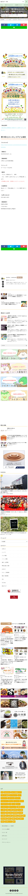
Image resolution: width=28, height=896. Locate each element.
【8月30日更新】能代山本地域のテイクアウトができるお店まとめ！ (14, 532)
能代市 (10, 637)
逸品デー (21, 818)
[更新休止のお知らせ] (4, 431)
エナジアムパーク (13, 795)
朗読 (8, 676)
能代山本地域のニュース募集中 (8, 825)
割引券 (15, 809)
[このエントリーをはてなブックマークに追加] (17, 25)
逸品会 (2, 821)
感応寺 (6, 676)
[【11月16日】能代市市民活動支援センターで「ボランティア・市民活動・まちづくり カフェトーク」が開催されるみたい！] (4, 438)
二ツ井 (22, 806)
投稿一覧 (19, 277)
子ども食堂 (20, 809)
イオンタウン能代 (4, 795)
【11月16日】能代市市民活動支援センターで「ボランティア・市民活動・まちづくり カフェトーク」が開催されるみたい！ (17, 436)
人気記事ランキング (18, 4)
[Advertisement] (14, 40)
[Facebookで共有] (4, 25)
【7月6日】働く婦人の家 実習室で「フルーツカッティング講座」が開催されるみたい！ (10, 303)
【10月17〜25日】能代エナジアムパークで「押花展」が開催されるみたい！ (20, 639)
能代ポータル (12, 893)
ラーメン (18, 804)
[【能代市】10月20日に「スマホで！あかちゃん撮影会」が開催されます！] (4, 318)
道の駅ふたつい (8, 821)
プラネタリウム (4, 804)
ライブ (3, 676)
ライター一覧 (4, 832)
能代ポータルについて (9, 4)
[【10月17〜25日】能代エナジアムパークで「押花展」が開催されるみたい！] (4, 445)
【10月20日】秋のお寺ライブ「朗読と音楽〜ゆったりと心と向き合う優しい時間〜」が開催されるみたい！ (7, 682)
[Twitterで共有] (10, 25)
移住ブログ (4, 586)
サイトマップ (4, 839)
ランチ (13, 804)
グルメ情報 (9, 534)
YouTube (4, 582)
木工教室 (3, 815)
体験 (7, 809)
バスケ (22, 801)
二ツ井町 (3, 809)
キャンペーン (3, 798)
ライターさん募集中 (6, 829)
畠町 (10, 815)
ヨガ (10, 804)
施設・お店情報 (5, 562)
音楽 (1, 677)
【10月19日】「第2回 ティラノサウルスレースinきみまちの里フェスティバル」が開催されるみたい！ (7, 662)
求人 (3, 579)
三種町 (18, 806)
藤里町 (13, 818)
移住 (24, 815)
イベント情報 (15, 14)
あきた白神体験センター (19, 676)
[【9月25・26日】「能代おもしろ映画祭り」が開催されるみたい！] (4, 327)
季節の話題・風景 (5, 565)
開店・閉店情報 (10, 493)
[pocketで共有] (24, 25)
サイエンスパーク (4, 801)
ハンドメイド (16, 801)
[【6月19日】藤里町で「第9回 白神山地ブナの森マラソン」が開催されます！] (4, 337)
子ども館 (3, 812)
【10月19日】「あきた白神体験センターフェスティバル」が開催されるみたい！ (20, 681)
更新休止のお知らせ (11, 428)
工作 (16, 677)
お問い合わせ (4, 835)
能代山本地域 (3, 818)
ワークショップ (13, 806)
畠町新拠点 (15, 815)
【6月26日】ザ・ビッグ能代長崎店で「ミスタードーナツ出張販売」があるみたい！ (16, 295)
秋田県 (20, 815)
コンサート (18, 798)
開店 (14, 821)
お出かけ (4, 569)
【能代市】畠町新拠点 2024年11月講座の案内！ (20, 660)
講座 (16, 658)
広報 (10, 812)
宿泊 (7, 812)
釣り (18, 677)
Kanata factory (7, 792)
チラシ (11, 801)
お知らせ (4, 548)
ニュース (8, 514)
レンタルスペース (4, 806)
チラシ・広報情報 (5, 572)
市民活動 (6, 637)
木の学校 (20, 812)
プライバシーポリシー (6, 842)
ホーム (2, 4)
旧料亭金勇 (15, 812)
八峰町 (11, 809)
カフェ (19, 795)
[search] (26, 346)
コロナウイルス (11, 798)
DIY (2, 792)
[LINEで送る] (14, 27)
